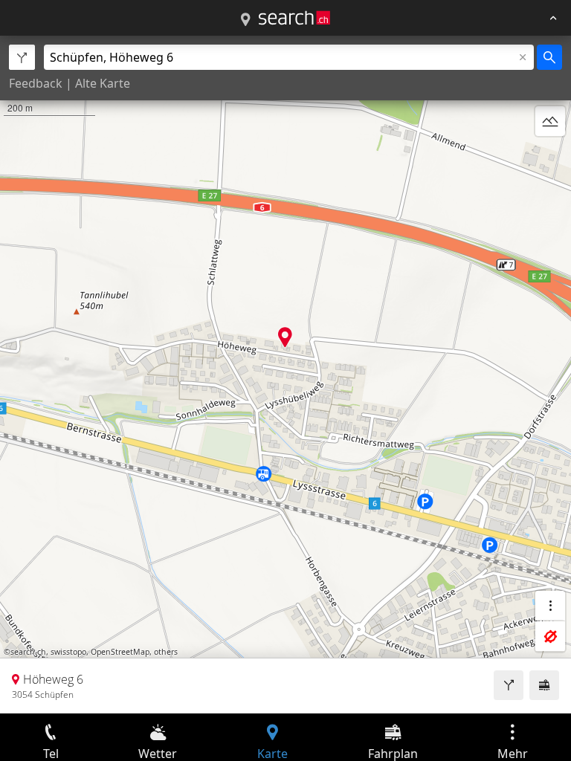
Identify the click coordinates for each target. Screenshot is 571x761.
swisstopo (68, 652)
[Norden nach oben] (550, 157)
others (166, 652)
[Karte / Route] (245, 20)
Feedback (35, 83)
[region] (285, 374)
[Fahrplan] (544, 685)
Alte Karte (102, 83)
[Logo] (294, 17)
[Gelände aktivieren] (550, 121)
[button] (285, 337)
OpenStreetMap (120, 652)
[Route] (508, 685)
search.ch (28, 652)
